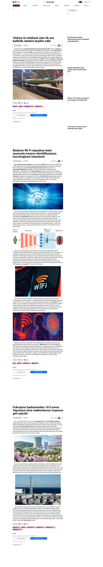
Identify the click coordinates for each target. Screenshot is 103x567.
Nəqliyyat (57, 5)
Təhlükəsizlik (66, 5)
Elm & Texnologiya (46, 5)
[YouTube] (13, 2)
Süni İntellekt (76, 5)
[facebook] (19, 359)
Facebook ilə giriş (39, 115)
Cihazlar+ (25, 5)
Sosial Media (35, 5)
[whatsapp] (24, 359)
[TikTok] (19, 2)
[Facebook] (15, 2)
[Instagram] (17, 2)
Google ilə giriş (22, 115)
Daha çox (86, 5)
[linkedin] (27, 359)
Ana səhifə (16, 5)
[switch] (80, 2)
